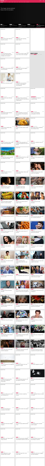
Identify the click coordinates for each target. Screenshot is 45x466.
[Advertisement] (37, 40)
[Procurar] (43, 0)
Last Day (38, 54)
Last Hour (35, 54)
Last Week (41, 54)
